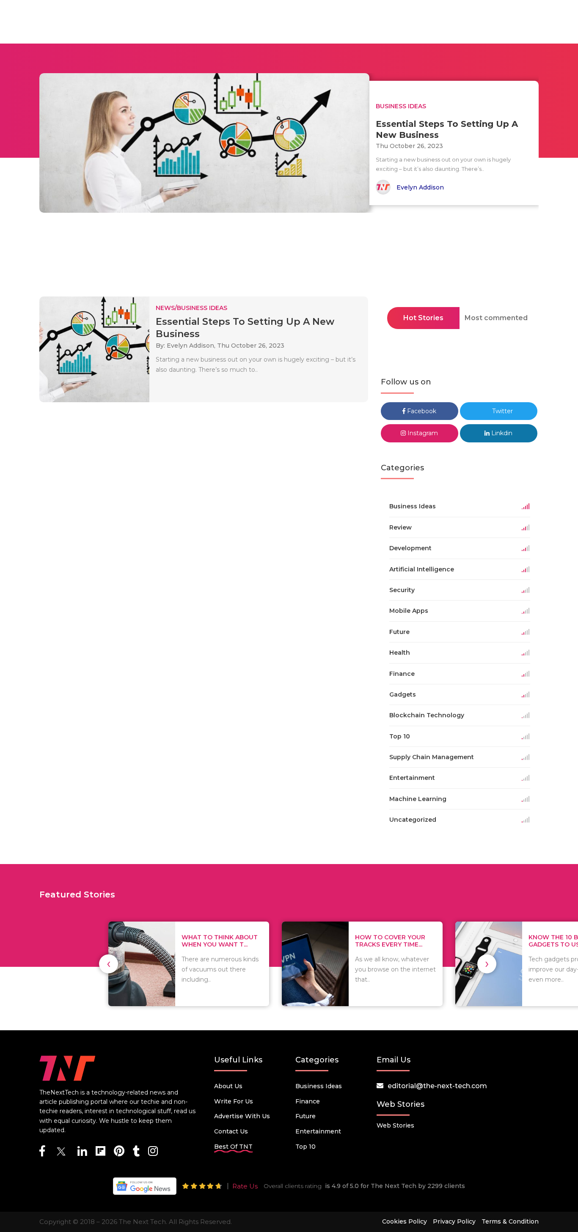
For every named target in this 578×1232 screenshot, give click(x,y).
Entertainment (318, 1131)
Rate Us (245, 1186)
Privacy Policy (454, 1221)
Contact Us (231, 1131)
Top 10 (305, 1146)
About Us (228, 1086)
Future (305, 1116)
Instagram (422, 433)
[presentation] (108, 963)
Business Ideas (318, 1086)
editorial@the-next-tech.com (437, 1086)
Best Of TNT (233, 1146)
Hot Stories (423, 318)
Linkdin (501, 433)
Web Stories (395, 1125)
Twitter (501, 411)
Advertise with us (242, 1116)
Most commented (496, 318)
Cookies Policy (404, 1221)
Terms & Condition (510, 1221)
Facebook (420, 411)
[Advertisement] (289, 257)
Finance (307, 1101)
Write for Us (233, 1101)
